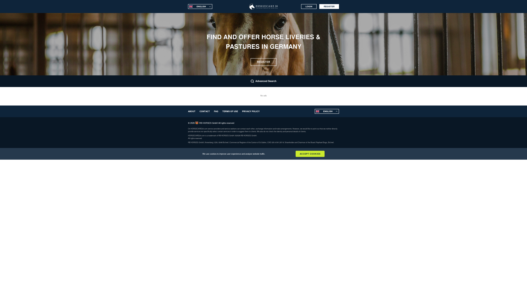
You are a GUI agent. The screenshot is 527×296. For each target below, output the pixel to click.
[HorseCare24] (263, 6)
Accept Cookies (310, 154)
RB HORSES (205, 123)
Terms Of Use (230, 111)
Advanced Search (265, 81)
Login (308, 6)
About (191, 111)
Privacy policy (251, 111)
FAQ (216, 111)
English (201, 6)
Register (329, 6)
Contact (205, 111)
